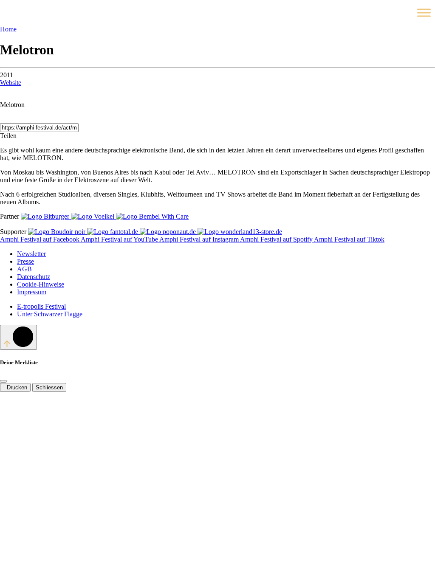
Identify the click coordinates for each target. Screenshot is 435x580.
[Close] (3, 381)
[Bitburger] (46, 216)
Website (10, 82)
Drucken (15, 387)
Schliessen (49, 387)
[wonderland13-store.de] (240, 231)
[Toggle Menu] (424, 13)
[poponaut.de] (169, 231)
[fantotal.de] (113, 231)
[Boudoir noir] (57, 231)
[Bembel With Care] (152, 216)
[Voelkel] (93, 216)
